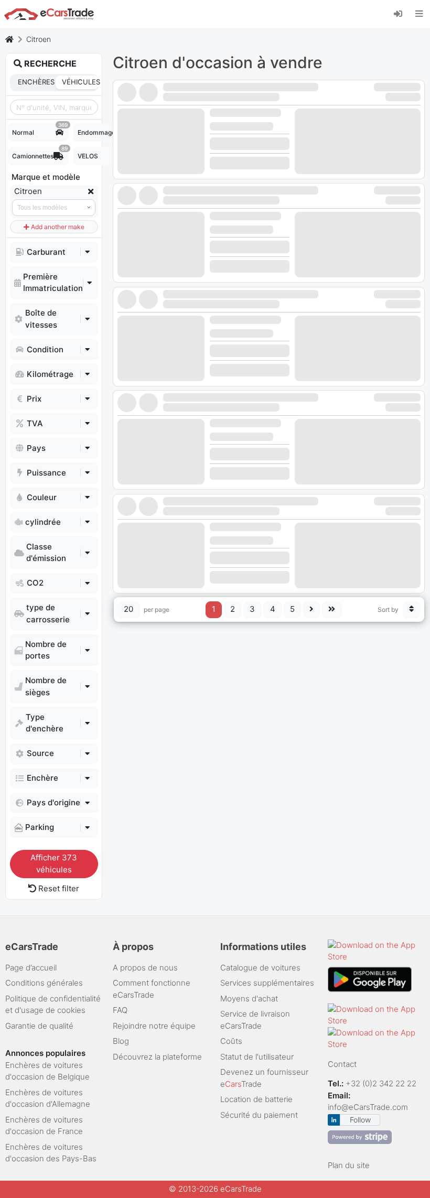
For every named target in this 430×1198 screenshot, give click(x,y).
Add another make (56, 227)
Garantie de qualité (39, 1026)
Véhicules (80, 82)
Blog (121, 1041)
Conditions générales (44, 983)
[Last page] (332, 609)
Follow (360, 1119)
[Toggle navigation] (419, 14)
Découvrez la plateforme (157, 1057)
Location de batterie (256, 1099)
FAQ (120, 1010)
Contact (342, 1064)
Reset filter (57, 888)
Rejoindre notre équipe (154, 1026)
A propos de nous (145, 968)
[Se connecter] (402, 13)
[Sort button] (412, 609)
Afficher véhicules (53, 863)
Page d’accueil (31, 968)
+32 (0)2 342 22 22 (382, 1083)
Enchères (35, 82)
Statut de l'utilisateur (257, 1057)
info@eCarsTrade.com (368, 1107)
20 (128, 609)
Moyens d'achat (249, 998)
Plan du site (349, 1165)
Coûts (231, 1041)
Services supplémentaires (267, 983)
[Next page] (311, 609)
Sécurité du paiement (259, 1115)
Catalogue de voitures (260, 968)
